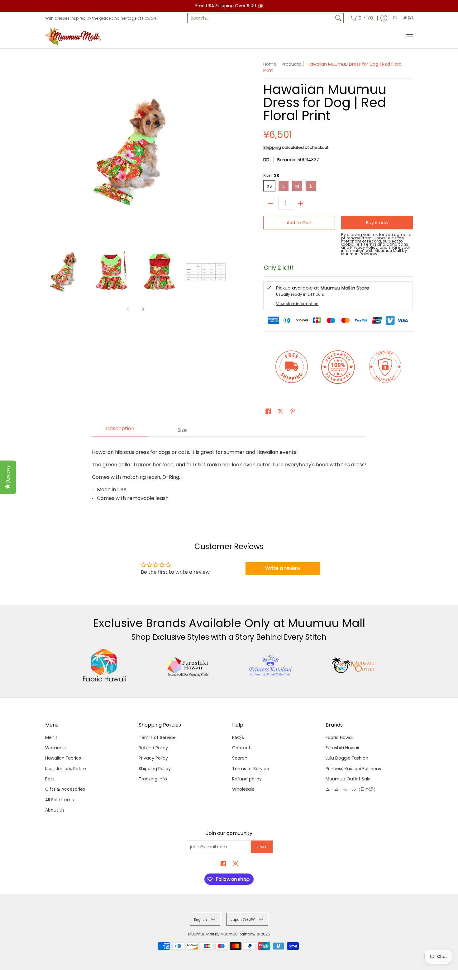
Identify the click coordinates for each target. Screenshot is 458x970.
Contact (241, 748)
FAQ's (238, 737)
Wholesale (243, 789)
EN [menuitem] (395, 18)
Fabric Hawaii (340, 737)
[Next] (143, 309)
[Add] (300, 203)
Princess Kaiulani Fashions (353, 768)
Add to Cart (299, 222)
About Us (54, 810)
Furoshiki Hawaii (342, 748)
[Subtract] (270, 203)
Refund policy (247, 779)
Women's (55, 748)
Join (261, 847)
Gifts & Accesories (65, 789)
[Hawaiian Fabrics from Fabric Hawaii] (104, 665)
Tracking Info (153, 779)
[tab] (120, 430)
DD (266, 160)
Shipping (272, 147)
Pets (50, 779)
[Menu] (409, 36)
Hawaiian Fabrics (63, 758)
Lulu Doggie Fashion (347, 758)
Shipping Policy (155, 768)
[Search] (338, 18)
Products (291, 64)
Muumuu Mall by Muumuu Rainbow (221, 934)
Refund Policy (153, 748)
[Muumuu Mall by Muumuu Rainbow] (74, 36)
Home (269, 64)
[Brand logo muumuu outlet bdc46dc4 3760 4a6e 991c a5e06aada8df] (353, 665)
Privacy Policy (153, 758)
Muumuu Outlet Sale (348, 779)
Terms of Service (157, 737)
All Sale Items (59, 800)
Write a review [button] (282, 568)
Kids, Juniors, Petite (65, 768)
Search (239, 758)
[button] (268, 411)
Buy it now (377, 222)
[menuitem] (361, 18)
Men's (51, 737)
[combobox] (260, 18)
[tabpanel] (229, 472)
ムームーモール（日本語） (352, 789)
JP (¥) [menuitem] (408, 18)
